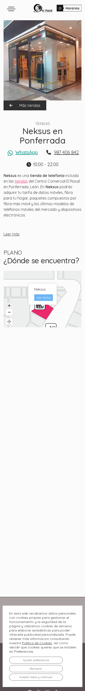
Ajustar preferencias (36, 660)
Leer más (12, 234)
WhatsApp (26, 152)
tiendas (21, 181)
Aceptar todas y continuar (36, 677)
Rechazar (36, 668)
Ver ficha (44, 298)
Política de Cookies (37, 643)
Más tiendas (29, 105)
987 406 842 (66, 152)
